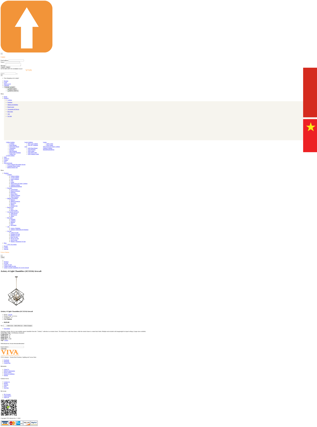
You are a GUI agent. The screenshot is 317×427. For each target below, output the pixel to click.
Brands (6, 246)
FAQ (5, 161)
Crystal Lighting (10, 155)
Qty (2, 325)
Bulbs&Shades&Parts (48, 149)
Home (5, 96)
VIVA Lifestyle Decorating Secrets (16, 164)
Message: (3, 65)
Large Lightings (29, 142)
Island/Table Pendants (15, 152)
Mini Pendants (13, 151)
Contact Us (7, 382)
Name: (2, 62)
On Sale (10, 116)
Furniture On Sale (15, 234)
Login (5, 82)
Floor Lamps (49, 145)
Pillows (12, 204)
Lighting (10, 100)
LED (26, 146)
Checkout (6, 85)
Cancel (3, 67)
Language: (7, 87)
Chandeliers (12, 148)
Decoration (13, 225)
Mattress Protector (15, 201)
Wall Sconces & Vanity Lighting (51, 146)
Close (2, 257)
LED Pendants (31, 149)
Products (6, 98)
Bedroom (13, 192)
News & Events (8, 163)
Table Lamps (49, 143)
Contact (6, 160)
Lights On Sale (14, 232)
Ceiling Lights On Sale (10, 266)
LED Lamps (31, 151)
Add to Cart (10, 325)
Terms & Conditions (9, 374)
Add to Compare (28, 325)
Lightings (13, 220)
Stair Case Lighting (33, 143)
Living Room (14, 189)
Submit (8, 67)
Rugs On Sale (14, 237)
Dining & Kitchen (15, 191)
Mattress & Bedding (13, 104)
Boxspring (13, 203)
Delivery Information (9, 371)
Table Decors (14, 213)
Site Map (6, 388)
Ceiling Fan (12, 154)
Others (12, 216)
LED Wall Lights (32, 152)
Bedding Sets (14, 206)
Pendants (11, 149)
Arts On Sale (14, 240)
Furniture (10, 102)
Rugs (12, 209)
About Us (6, 158)
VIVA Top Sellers (12, 244)
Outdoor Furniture (15, 195)
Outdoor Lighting (47, 148)
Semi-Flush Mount (14, 146)
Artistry (6, 340)
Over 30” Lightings (33, 145)
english (14, 89)
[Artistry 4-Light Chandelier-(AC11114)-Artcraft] (16, 308)
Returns (6, 375)
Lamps (45, 142)
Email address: (4, 60)
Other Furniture (15, 197)
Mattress (13, 200)
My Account (7, 394)
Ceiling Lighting (10, 142)
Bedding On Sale (15, 235)
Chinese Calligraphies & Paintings (19, 229)
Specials (6, 249)
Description (7, 328)
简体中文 (16, 90)
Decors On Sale (15, 238)
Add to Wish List (18, 325)
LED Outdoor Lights (33, 154)
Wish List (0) (7, 84)
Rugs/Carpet (11, 107)
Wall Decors (14, 214)
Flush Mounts (13, 145)
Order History (7, 395)
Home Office (14, 194)
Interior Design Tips (12, 167)
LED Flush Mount (32, 148)
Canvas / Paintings (15, 228)
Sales (5, 157)
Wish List (6, 397)
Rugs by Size (14, 210)
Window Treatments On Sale (18, 241)
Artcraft (10, 314)
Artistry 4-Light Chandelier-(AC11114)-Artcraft (16, 267)
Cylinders (11, 143)
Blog (5, 243)
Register (6, 81)
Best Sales (10, 111)
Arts (9, 114)
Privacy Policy (8, 372)
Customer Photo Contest (13, 166)
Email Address (5, 347)
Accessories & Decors (13, 109)
